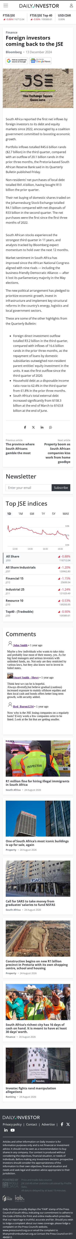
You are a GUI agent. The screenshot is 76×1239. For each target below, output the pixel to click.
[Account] (71, 5)
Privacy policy (12, 1124)
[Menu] (5, 5)
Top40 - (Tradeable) (19, 612)
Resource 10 (14, 601)
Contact (31, 1124)
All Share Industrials (21, 567)
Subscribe (61, 488)
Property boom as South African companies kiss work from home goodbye (57, 453)
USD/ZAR (64, 15)
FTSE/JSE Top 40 (41, 15)
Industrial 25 (15, 589)
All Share (12, 556)
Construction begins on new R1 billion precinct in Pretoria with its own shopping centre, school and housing (37, 964)
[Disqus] (38, 685)
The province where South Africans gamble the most (20, 448)
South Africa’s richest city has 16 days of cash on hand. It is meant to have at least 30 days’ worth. (36, 1028)
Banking (11, 1096)
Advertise (48, 1124)
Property (11, 849)
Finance (11, 32)
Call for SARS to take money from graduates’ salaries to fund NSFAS (30, 903)
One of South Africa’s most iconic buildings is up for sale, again (37, 843)
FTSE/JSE (9, 15)
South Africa (13, 789)
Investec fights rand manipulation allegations (31, 1090)
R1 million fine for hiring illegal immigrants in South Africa (37, 783)
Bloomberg (14, 52)
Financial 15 (14, 578)
